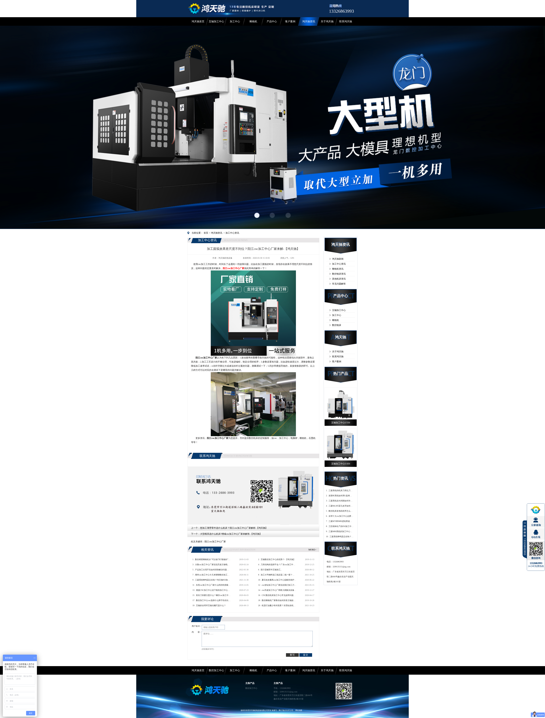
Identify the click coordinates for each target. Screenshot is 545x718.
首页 (206, 233)
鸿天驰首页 (198, 21)
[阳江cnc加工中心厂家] (253, 354)
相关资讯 (207, 549)
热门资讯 (340, 478)
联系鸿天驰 (345, 21)
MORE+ (312, 549)
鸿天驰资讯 (308, 21)
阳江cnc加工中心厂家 (215, 541)
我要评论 (207, 619)
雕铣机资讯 (337, 269)
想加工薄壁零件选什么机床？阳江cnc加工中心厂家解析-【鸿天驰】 (234, 528)
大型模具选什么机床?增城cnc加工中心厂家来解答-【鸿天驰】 (231, 534)
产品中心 (272, 21)
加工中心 (235, 21)
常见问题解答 (339, 284)
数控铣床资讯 (339, 274)
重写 (292, 655)
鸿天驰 (340, 337)
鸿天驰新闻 (337, 259)
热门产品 (340, 374)
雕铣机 (253, 21)
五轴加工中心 (216, 21)
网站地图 (298, 710)
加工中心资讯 (232, 233)
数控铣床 (336, 325)
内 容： (197, 632)
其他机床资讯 (339, 279)
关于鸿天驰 (327, 21)
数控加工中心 (216, 670)
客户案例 (290, 21)
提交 (305, 655)
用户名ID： (197, 626)
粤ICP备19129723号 (286, 710)
